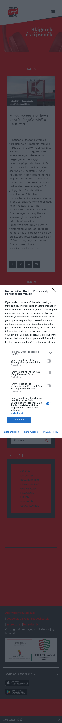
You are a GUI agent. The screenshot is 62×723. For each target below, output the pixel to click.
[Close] (55, 291)
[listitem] (31, 352)
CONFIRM (19, 419)
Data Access (31, 431)
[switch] (48, 361)
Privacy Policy (50, 431)
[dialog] (31, 361)
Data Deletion (11, 431)
